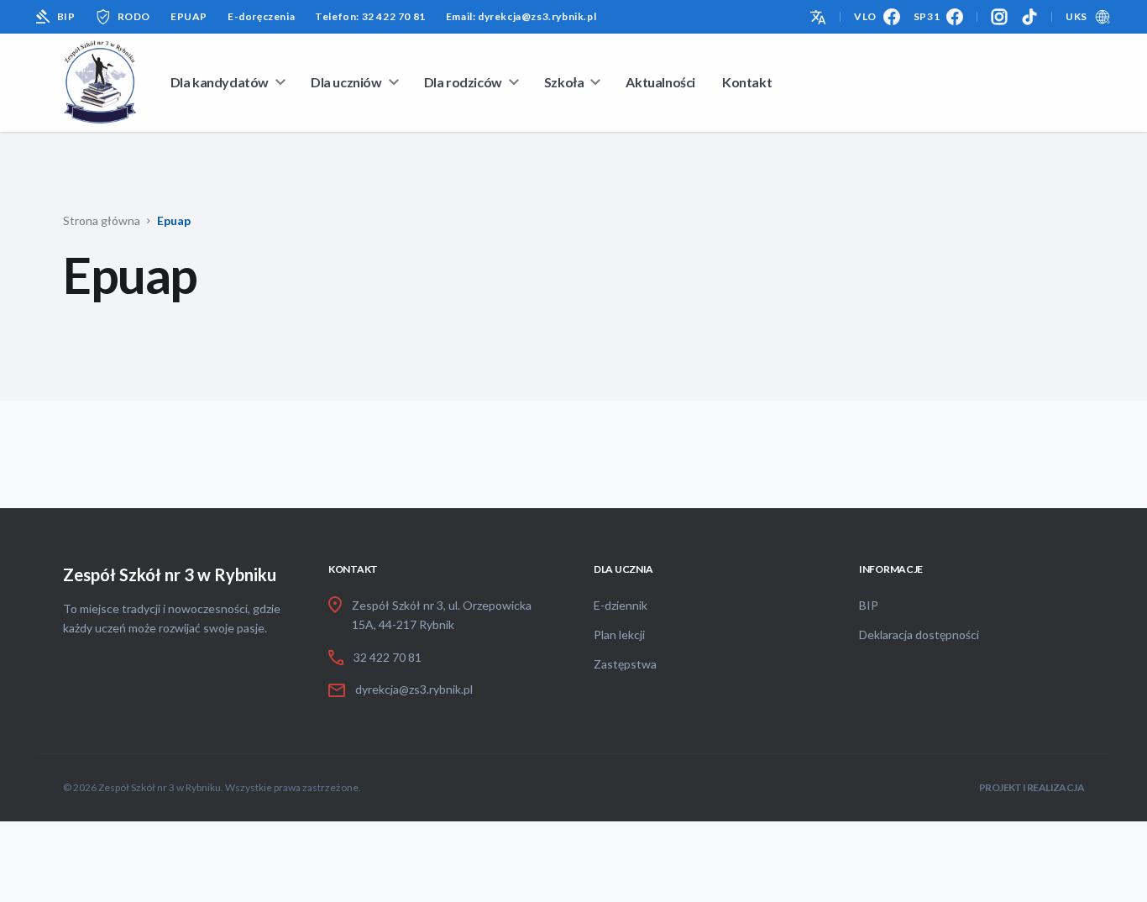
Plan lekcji (619, 634)
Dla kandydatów (219, 82)
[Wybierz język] (818, 15)
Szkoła (564, 82)
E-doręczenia (261, 16)
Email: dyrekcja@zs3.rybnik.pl (521, 16)
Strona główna (101, 220)
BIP (66, 16)
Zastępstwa (625, 664)
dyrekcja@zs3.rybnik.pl (414, 689)
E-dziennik (620, 605)
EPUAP (188, 16)
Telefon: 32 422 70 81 (370, 16)
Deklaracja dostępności (919, 634)
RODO (134, 16)
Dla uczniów (346, 82)
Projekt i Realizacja (1031, 787)
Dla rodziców (463, 82)
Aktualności (660, 82)
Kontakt (747, 82)
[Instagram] (999, 16)
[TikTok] (1029, 16)
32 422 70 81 (388, 657)
